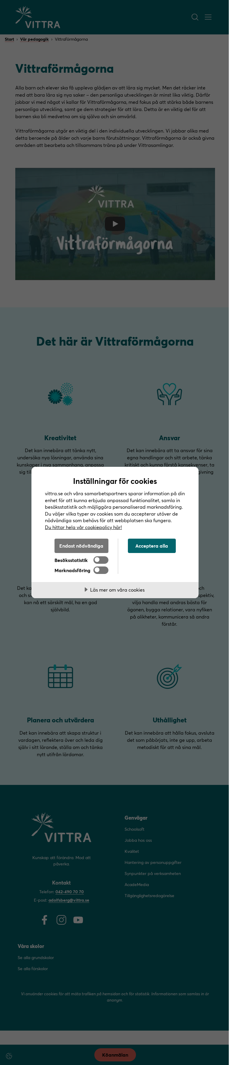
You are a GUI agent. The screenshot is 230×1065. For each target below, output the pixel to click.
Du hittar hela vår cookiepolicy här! (83, 527)
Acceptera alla (151, 546)
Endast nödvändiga (81, 546)
